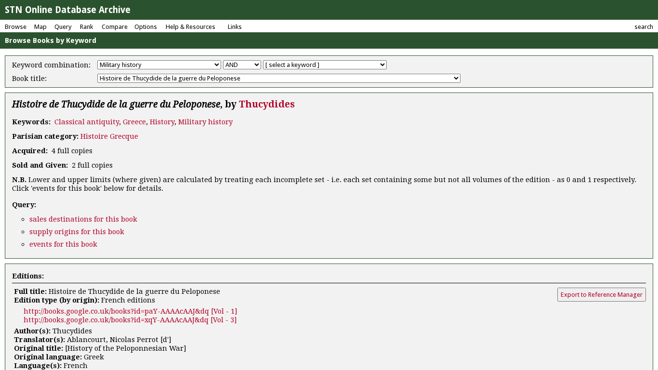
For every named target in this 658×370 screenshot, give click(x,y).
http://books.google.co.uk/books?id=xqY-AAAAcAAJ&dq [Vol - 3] (130, 320)
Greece (134, 122)
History (162, 122)
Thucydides (267, 104)
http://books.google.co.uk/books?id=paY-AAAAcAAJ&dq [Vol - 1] (130, 311)
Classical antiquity (86, 122)
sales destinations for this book (83, 219)
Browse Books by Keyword (50, 40)
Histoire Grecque (109, 136)
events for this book (63, 244)
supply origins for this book (76, 231)
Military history (205, 122)
